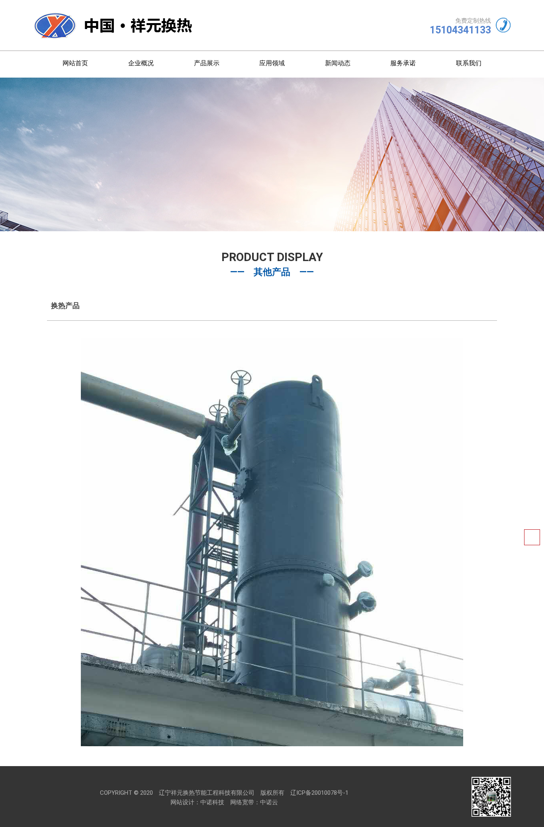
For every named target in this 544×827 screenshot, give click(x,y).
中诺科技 (212, 802)
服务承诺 (403, 63)
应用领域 (272, 63)
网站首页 (75, 63)
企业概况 (141, 63)
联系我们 (468, 63)
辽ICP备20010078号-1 (319, 792)
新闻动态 (337, 63)
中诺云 (269, 802)
